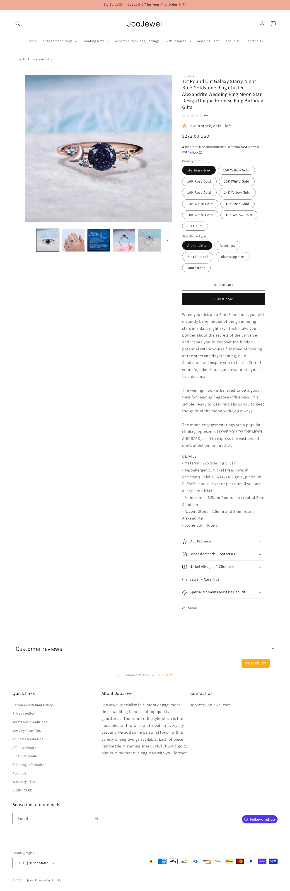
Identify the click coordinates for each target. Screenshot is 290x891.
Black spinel (197, 256)
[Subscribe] (96, 819)
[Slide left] (30, 240)
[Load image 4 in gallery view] (124, 240)
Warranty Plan (23, 781)
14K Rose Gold (199, 192)
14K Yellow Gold (237, 192)
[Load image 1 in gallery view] (47, 240)
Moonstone (196, 268)
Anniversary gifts (40, 59)
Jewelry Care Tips (26, 730)
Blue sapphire (232, 256)
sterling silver (198, 170)
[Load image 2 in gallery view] (73, 240)
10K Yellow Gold (236, 170)
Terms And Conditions (29, 722)
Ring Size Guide (24, 756)
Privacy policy (23, 713)
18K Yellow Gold (239, 215)
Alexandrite (197, 245)
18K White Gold (200, 215)
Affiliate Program (25, 747)
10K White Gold (236, 181)
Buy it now (223, 299)
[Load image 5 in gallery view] (149, 240)
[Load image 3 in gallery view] (98, 240)
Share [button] (192, 608)
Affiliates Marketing (27, 739)
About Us (19, 773)
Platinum (195, 226)
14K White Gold (200, 203)
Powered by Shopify (48, 880)
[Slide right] (167, 240)
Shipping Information (29, 764)
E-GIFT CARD (22, 790)
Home (16, 59)
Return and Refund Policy (32, 705)
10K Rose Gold (199, 181)
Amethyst (227, 245)
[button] (17, 23)
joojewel (28, 880)
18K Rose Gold (237, 203)
